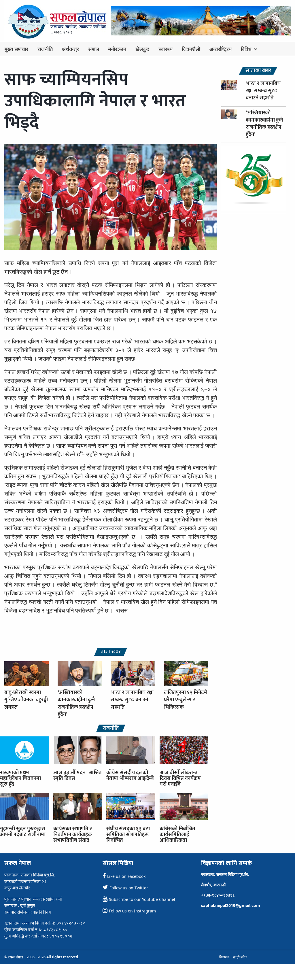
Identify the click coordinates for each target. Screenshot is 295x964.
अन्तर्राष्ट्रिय (220, 49)
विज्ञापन (224, 956)
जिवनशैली (191, 49)
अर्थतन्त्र (70, 49)
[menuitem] (16, 49)
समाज (93, 49)
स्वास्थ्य (165, 49)
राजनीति (45, 49)
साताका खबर (258, 71)
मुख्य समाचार (16, 49)
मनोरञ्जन (117, 49)
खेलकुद (142, 49)
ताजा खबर (111, 652)
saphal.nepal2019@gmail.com (230, 905)
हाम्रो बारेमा (240, 956)
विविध (246, 49)
